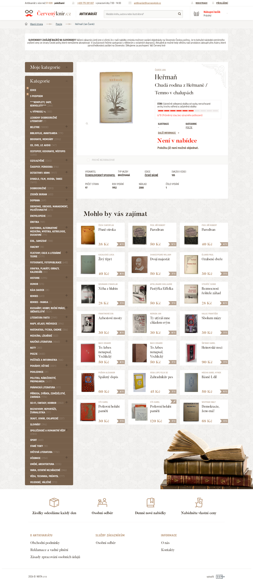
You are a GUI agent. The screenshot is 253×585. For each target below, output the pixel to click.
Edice (33, 90)
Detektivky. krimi (43, 172)
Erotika (37, 222)
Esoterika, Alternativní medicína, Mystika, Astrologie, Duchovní (48, 231)
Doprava (38, 200)
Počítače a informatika (46, 359)
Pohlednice (39, 372)
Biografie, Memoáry (45, 139)
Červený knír (48, 13)
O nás (165, 543)
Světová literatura (45, 452)
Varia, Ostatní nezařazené (48, 470)
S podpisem (36, 96)
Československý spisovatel (100, 175)
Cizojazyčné (41, 160)
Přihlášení (222, 3)
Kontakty (168, 550)
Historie (38, 278)
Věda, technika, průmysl (47, 476)
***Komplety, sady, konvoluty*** (41, 104)
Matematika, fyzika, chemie (49, 329)
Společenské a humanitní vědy (47, 432)
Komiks (37, 296)
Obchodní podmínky (45, 543)
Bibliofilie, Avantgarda (46, 133)
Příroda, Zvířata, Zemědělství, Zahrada (47, 395)
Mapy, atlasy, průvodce (47, 323)
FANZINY (37, 247)
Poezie (59, 24)
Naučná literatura (45, 341)
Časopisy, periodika (44, 166)
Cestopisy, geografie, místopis (47, 153)
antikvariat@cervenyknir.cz (147, 3)
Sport (36, 440)
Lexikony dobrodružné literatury (43, 119)
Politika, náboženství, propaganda (43, 379)
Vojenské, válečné (43, 482)
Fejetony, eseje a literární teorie (45, 254)
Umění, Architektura (45, 464)
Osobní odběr (106, 543)
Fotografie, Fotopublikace (49, 262)
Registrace (201, 3)
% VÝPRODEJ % (41, 111)
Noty (36, 347)
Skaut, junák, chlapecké (47, 418)
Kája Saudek (39, 290)
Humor (37, 284)
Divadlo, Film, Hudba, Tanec (46, 180)
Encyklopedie (41, 216)
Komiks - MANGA (41, 302)
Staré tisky (39, 446)
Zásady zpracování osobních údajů (55, 557)
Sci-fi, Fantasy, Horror (47, 403)
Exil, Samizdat (41, 241)
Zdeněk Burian (41, 194)
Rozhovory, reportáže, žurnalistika (43, 410)
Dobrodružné (42, 188)
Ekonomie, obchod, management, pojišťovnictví (49, 208)
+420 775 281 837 (85, 3)
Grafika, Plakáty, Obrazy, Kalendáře (44, 270)
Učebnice (39, 458)
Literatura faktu (43, 317)
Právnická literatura (45, 387)
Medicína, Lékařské (44, 335)
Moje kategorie (45, 67)
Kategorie (40, 81)
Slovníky (38, 424)
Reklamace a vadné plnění (49, 550)
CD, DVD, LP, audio (43, 145)
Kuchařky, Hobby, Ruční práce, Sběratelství (47, 310)
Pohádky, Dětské (43, 365)
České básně (151, 175)
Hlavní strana (36, 24)
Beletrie (39, 127)
